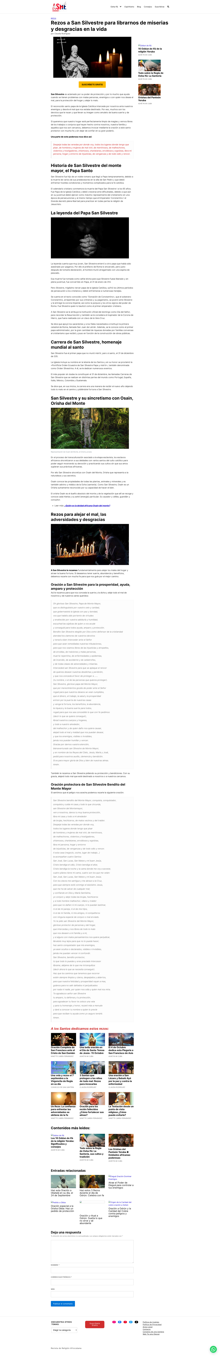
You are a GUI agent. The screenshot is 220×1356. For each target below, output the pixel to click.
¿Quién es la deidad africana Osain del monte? (87, 505)
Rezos (53, 18)
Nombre (55, 1265)
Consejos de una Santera (153, 1332)
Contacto (147, 1329)
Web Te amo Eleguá (151, 1334)
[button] (213, 1349)
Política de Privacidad (152, 1324)
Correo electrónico (61, 1277)
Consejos (148, 7)
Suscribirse (159, 7)
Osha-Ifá (114, 7)
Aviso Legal (148, 1327)
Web (53, 1289)
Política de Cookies (151, 1322)
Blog (139, 7)
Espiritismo (129, 7)
